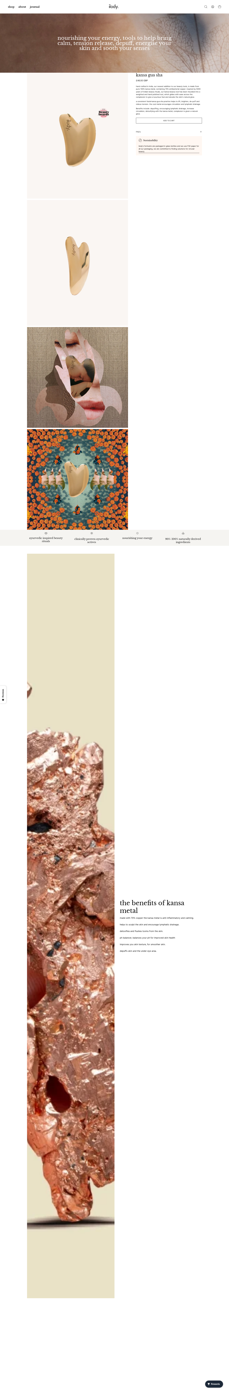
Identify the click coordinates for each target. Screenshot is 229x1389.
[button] (22, 6)
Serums (150, 1348)
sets (89, 1360)
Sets (149, 1344)
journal (30, 1344)
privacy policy (93, 1352)
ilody (109, 1377)
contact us (91, 1356)
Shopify (123, 1377)
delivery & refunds (95, 1344)
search (90, 1336)
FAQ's (138, 132)
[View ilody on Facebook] (121, 1372)
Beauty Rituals (155, 1331)
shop (29, 1331)
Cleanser (151, 1336)
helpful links (94, 1331)
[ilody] (114, 6)
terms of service (94, 1348)
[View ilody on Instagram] (108, 1372)
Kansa (150, 1340)
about (29, 1340)
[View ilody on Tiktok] (114, 1372)
